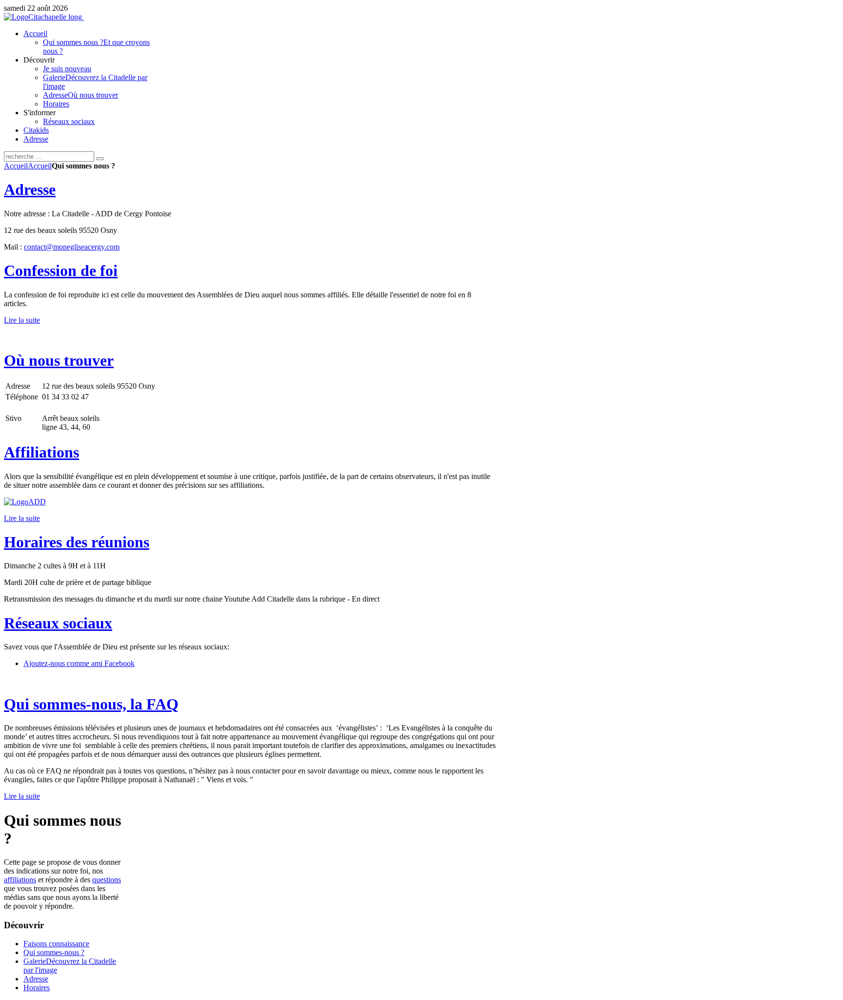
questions (106, 879)
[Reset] (100, 158)
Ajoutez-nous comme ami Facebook (79, 663)
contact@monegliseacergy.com (72, 247)
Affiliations (41, 452)
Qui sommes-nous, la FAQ (91, 704)
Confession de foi (61, 270)
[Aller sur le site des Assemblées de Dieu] (25, 502)
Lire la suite (22, 320)
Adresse (30, 189)
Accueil (16, 166)
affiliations (20, 879)
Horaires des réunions (76, 542)
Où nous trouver (59, 360)
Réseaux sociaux (58, 623)
